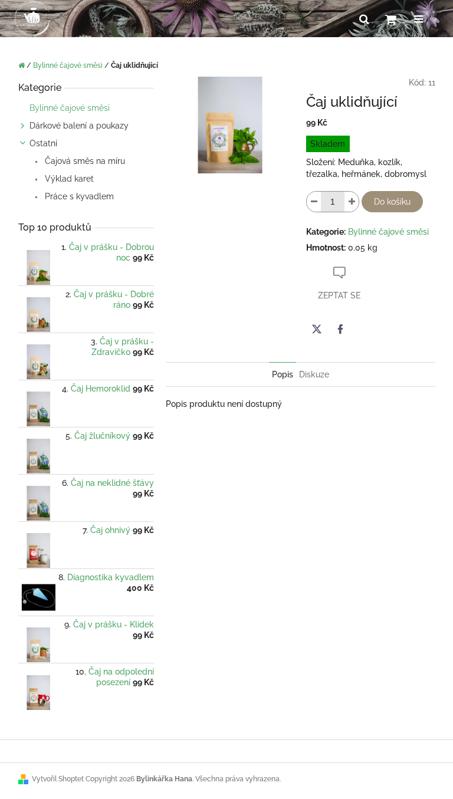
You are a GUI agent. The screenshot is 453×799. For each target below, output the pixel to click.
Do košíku (392, 201)
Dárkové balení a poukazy (79, 125)
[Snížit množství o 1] (314, 202)
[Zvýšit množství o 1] (351, 202)
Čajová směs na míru (83, 161)
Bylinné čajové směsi (69, 108)
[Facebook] (340, 329)
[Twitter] (316, 329)
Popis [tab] (282, 374)
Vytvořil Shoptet (58, 779)
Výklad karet (68, 178)
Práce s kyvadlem (78, 196)
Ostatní (43, 143)
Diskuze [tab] (314, 374)
